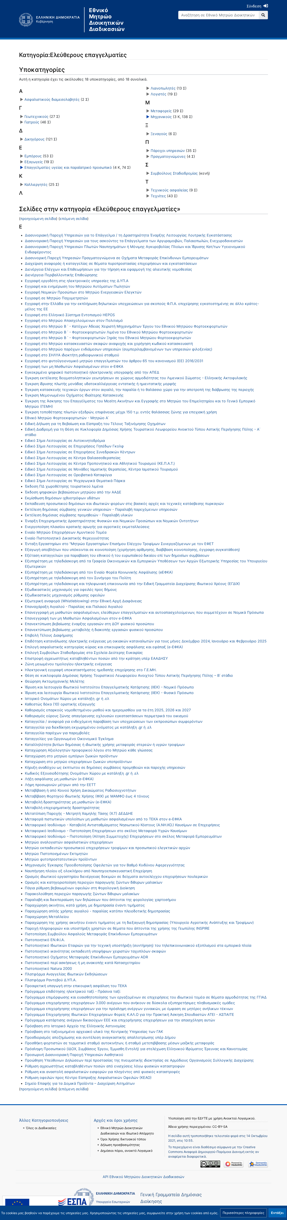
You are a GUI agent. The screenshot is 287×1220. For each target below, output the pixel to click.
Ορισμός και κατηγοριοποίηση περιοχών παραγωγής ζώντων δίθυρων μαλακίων (93, 882)
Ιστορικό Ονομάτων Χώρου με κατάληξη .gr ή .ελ (67, 698)
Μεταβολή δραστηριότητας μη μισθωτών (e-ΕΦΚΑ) (68, 802)
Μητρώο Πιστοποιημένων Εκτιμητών (56, 853)
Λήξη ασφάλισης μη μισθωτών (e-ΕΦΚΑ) (59, 779)
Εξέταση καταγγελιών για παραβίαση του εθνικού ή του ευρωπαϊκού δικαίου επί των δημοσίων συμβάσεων (117, 555)
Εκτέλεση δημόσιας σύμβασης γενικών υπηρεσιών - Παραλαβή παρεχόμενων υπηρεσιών (101, 509)
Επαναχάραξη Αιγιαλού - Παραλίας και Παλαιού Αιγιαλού (74, 606)
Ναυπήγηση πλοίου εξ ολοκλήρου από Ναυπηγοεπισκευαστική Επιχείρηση (88, 871)
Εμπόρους (33, 156)
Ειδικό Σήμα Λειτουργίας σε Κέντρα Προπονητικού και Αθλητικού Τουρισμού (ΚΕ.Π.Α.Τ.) (100, 463)
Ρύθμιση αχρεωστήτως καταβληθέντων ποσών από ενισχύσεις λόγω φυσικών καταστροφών (105, 1066)
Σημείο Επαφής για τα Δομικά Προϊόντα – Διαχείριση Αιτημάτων (80, 1083)
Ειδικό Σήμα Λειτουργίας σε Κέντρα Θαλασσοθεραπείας (73, 458)
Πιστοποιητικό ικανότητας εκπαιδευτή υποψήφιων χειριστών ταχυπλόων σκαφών (95, 951)
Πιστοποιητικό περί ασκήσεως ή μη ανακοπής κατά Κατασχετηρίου (82, 962)
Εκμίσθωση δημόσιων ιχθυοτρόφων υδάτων (62, 498)
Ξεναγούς (159, 133)
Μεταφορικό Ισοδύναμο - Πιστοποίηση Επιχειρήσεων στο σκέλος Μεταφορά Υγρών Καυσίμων (106, 830)
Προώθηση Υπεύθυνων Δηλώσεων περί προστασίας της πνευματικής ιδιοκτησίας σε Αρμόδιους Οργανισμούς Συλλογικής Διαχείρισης (139, 1060)
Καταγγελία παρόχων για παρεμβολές (57, 733)
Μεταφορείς (161, 111)
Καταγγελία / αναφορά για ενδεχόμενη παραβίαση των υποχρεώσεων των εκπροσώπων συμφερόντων (113, 721)
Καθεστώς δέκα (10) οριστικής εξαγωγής (60, 704)
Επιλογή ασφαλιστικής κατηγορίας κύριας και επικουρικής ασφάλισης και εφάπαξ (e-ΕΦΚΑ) (104, 647)
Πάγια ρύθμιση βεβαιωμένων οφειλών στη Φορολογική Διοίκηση (80, 888)
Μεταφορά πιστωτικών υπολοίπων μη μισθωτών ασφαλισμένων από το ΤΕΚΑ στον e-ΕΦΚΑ (103, 819)
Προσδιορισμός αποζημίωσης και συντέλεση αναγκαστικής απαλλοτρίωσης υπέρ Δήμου (100, 1037)
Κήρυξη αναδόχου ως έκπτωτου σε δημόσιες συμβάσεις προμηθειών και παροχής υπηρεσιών (105, 767)
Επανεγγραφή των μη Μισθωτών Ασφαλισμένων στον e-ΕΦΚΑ (78, 618)
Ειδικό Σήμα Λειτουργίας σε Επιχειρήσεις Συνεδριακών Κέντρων (80, 452)
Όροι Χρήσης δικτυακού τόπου (123, 1139)
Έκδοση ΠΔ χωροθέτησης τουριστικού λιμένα (64, 486)
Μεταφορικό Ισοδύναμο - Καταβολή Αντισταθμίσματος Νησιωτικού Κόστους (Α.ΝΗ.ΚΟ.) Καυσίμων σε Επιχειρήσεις (122, 825)
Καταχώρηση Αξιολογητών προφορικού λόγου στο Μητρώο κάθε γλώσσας (89, 750)
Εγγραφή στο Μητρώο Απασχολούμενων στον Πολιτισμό (74, 320)
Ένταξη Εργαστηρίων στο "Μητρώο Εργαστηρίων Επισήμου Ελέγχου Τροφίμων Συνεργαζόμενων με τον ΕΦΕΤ (119, 543)
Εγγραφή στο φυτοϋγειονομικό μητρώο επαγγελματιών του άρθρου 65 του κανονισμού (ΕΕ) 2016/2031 (114, 361)
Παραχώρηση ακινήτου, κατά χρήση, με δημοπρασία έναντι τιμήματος (85, 905)
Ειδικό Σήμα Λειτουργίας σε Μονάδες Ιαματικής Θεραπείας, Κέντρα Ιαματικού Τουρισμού (101, 469)
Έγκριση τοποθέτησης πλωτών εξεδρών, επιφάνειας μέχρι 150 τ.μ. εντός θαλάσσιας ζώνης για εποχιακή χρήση (121, 412)
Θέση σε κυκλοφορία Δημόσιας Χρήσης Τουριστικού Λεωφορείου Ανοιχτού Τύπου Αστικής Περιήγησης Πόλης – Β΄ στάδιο (129, 675)
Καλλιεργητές (36, 184)
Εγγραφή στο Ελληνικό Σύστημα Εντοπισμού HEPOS (70, 315)
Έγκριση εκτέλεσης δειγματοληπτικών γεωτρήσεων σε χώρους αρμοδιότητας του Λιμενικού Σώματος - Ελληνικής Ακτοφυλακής (136, 378)
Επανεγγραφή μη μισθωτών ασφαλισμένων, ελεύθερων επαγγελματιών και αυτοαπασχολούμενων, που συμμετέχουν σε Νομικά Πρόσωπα (144, 612)
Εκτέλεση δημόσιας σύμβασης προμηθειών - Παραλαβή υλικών (79, 515)
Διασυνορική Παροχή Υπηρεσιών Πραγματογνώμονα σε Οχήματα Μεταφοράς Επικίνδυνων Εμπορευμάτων (117, 258)
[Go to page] (263, 15)
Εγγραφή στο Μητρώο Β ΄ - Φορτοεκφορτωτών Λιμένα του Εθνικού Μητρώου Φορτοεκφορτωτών (109, 332)
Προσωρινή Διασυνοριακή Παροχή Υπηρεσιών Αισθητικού (74, 1054)
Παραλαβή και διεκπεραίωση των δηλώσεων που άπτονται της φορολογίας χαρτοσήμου (100, 899)
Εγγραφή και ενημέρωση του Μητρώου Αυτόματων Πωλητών (77, 286)
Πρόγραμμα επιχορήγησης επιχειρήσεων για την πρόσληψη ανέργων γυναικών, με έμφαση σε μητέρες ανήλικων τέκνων (129, 1008)
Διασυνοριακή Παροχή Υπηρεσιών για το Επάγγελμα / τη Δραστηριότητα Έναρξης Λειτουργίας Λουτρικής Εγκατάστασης (128, 235)
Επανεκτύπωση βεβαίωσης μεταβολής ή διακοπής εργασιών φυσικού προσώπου (94, 629)
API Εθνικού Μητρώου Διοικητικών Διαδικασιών (143, 1176)
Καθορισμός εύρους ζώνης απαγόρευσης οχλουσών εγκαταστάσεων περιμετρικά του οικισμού (106, 716)
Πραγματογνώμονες (168, 156)
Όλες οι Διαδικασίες (41, 1128)
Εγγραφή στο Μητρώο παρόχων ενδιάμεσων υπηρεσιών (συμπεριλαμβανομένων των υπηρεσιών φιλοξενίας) (118, 349)
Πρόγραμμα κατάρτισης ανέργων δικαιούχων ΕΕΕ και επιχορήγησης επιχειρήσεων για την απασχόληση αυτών (120, 1020)
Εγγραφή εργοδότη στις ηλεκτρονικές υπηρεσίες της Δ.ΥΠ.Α (76, 280)
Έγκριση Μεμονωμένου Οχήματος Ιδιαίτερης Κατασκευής (74, 395)
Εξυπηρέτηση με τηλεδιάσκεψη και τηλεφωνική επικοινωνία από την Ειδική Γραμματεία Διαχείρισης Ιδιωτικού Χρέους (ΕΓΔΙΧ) (132, 583)
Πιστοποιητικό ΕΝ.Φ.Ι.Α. (45, 939)
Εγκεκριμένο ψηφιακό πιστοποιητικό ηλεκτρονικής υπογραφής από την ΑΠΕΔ (92, 372)
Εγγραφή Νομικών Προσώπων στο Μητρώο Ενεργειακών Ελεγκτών (83, 292)
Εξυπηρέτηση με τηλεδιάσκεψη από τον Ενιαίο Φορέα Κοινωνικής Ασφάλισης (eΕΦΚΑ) (99, 572)
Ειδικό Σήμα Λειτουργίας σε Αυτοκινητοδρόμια (65, 440)
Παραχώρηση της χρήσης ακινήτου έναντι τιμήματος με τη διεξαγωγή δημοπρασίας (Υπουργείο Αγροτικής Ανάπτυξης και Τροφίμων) (139, 922)
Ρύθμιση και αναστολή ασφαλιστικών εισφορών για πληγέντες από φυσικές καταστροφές (102, 1071)
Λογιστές (158, 94)
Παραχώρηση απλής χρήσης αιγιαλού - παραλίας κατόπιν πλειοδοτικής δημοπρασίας (97, 911)
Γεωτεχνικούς (36, 116)
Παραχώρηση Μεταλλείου (47, 916)
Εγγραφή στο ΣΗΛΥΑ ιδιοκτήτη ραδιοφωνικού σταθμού (72, 355)
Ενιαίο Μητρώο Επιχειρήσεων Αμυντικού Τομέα (66, 532)
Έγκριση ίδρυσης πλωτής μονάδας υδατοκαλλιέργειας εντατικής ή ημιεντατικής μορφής (100, 383)
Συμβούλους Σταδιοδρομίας (174, 173)
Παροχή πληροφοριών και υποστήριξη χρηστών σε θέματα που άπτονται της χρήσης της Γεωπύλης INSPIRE (117, 928)
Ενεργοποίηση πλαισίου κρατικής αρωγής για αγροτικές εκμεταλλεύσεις (87, 526)
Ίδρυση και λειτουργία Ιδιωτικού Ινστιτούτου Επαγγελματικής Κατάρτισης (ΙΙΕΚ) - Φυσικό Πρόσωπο (109, 692)
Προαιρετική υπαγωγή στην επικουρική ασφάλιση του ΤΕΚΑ (76, 985)
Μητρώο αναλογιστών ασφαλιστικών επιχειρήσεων (69, 842)
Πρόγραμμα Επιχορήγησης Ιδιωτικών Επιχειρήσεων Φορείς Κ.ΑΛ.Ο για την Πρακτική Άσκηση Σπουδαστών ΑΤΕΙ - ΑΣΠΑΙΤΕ (129, 1014)
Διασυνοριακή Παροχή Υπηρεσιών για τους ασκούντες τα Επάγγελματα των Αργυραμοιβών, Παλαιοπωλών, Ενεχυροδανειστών (134, 241)
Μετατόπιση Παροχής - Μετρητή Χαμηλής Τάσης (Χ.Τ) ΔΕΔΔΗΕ (79, 813)
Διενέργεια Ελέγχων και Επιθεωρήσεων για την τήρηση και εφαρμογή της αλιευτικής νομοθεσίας (108, 269)
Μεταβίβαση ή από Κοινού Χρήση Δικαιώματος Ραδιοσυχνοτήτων (80, 790)
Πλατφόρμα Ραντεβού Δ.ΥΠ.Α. (50, 980)
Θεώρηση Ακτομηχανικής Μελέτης (55, 681)
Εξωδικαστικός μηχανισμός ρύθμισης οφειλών (65, 595)
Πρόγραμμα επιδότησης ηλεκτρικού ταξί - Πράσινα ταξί (72, 991)
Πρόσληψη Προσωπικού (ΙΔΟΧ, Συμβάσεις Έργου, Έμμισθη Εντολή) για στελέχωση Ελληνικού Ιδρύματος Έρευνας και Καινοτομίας (136, 1049)
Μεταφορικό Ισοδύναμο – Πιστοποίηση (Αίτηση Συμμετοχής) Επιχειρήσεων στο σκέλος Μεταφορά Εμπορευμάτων (123, 836)
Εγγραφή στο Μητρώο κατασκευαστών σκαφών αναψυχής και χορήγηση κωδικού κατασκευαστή (109, 343)
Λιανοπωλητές (163, 88)
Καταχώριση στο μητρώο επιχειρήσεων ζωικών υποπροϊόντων (78, 761)
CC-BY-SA (219, 1126)
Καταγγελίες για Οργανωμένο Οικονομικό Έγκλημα (69, 738)
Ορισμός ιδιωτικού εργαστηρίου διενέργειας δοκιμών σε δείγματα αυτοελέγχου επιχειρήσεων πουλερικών (116, 876)
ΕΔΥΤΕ (203, 1118)
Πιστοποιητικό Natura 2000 (48, 968)
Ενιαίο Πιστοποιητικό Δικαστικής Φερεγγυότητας (67, 538)
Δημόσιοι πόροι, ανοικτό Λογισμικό (126, 1150)
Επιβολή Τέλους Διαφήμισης (49, 635)
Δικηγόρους (34, 139)
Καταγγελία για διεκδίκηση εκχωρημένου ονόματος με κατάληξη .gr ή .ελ (88, 727)
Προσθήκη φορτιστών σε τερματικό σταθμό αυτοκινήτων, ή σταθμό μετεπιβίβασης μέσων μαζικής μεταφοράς (119, 1043)
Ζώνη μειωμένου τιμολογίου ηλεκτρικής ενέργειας (68, 664)
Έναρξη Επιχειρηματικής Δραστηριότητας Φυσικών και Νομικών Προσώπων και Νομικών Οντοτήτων (111, 521)
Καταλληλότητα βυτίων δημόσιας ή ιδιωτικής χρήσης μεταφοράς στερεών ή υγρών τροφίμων (105, 744)
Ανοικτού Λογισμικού (238, 1118)
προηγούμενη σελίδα (38, 218)
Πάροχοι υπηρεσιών (168, 150)
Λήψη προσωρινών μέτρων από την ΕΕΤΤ (60, 784)
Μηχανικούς (161, 116)
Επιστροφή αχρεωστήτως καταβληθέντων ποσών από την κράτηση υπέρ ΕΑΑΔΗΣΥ (96, 658)
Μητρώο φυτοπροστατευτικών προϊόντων (61, 859)
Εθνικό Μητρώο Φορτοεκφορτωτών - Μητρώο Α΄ (67, 418)
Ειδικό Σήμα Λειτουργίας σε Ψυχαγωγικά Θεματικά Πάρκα (75, 480)
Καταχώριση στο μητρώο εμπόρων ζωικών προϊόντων (71, 756)
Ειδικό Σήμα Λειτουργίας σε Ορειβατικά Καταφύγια (68, 475)
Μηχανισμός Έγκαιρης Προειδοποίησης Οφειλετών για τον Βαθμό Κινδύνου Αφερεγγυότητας (105, 865)
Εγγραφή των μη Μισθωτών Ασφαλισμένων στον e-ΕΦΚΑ (74, 366)
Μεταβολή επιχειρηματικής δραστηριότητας (62, 807)
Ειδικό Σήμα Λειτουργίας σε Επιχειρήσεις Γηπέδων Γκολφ (74, 446)
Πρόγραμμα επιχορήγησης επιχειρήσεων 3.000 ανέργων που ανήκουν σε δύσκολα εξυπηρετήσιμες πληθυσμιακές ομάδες (130, 1003)
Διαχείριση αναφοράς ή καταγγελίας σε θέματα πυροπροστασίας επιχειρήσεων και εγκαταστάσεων (111, 263)
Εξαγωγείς (33, 162)
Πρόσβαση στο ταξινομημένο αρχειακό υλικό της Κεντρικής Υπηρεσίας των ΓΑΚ (94, 1031)
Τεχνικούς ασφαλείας (169, 190)
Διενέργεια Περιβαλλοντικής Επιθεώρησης (61, 275)
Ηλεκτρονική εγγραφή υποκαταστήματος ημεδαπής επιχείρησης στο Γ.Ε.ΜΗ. (91, 670)
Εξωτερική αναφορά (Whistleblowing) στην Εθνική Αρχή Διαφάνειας (83, 601)
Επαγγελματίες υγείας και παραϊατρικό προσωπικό (68, 167)
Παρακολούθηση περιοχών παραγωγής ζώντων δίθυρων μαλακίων (82, 893)
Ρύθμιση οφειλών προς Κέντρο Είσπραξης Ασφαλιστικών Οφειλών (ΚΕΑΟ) (88, 1077)
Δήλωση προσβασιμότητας (120, 1145)
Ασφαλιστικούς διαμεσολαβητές (52, 99)
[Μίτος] (51, 20)
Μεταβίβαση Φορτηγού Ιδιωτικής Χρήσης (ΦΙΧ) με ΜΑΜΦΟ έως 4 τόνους (87, 796)
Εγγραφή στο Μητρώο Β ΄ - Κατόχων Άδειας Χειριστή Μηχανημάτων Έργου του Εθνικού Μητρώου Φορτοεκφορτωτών (126, 326)
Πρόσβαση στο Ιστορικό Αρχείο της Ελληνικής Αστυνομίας (75, 1026)
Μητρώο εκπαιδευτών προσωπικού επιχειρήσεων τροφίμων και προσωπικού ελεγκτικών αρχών (107, 847)
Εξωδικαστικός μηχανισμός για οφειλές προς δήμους (71, 589)
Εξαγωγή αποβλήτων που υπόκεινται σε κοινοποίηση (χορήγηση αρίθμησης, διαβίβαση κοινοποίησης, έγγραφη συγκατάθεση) (132, 549)
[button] (243, 1212)
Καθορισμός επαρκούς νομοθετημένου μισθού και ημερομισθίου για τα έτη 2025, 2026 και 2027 (108, 710)
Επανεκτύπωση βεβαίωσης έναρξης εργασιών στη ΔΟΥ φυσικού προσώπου (89, 624)
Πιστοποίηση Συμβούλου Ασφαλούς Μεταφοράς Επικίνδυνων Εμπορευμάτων (91, 934)
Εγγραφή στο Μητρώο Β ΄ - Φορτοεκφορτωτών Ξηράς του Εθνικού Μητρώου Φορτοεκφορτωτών (108, 337)
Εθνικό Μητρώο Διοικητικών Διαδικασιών (107, 19)
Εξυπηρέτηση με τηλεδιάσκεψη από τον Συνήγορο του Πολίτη (78, 578)
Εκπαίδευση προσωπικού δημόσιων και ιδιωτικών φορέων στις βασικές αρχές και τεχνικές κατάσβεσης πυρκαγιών (124, 503)
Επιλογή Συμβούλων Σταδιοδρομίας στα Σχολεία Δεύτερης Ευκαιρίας (84, 652)
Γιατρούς (31, 122)
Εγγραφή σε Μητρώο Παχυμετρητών (56, 298)
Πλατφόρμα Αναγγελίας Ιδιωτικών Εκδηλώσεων (66, 974)
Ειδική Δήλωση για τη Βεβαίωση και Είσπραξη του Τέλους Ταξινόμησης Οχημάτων (95, 423)
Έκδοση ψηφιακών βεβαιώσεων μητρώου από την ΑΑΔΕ (73, 492)
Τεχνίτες (158, 196)
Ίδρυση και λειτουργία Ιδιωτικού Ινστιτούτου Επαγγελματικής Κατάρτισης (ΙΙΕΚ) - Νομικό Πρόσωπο (109, 687)
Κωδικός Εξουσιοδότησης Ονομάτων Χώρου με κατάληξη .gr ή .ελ (82, 773)
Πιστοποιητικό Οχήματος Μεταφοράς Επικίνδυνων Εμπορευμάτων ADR (86, 957)
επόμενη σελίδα (73, 218)
